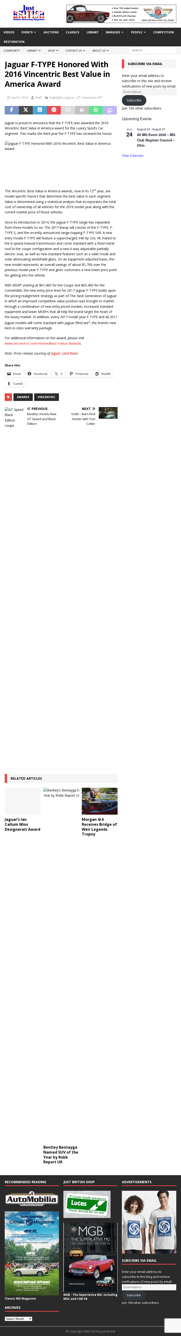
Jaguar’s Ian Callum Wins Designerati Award (22, 824)
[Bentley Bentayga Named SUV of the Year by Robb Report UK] (61, 965)
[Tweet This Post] (26, 110)
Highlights (56, 97)
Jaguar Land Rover (64, 353)
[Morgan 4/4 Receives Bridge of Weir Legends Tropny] (100, 801)
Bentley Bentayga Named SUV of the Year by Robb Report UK (60, 1155)
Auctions (51, 32)
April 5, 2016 (19, 97)
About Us (98, 50)
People (136, 32)
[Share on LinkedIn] (40, 110)
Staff (38, 97)
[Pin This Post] (54, 110)
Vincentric (46, 397)
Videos (9, 32)
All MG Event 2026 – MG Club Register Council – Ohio (156, 140)
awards (23, 397)
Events (27, 32)
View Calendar (133, 155)
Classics (72, 32)
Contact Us (74, 50)
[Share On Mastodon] (110, 110)
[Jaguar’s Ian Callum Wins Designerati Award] (23, 801)
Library (92, 32)
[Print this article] (82, 110)
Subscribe (134, 100)
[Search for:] (152, 50)
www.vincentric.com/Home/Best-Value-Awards (43, 343)
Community (12, 50)
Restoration (14, 42)
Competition (163, 32)
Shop (51, 50)
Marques (113, 32)
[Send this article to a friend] (68, 110)
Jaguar (69, 97)
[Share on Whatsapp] (96, 110)
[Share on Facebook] (12, 110)
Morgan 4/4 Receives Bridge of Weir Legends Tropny (99, 827)
